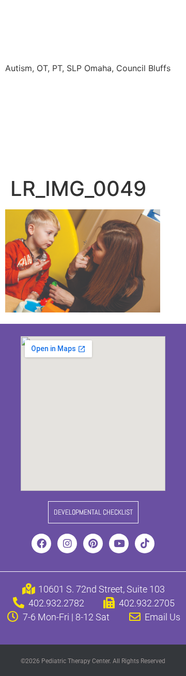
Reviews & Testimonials (58, 112)
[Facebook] (41, 543)
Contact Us (35, 154)
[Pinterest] (93, 543)
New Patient (116, 133)
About (25, 92)
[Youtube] (119, 543)
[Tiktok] (144, 543)
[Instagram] (67, 543)
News (130, 112)
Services (68, 92)
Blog (21, 133)
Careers (61, 133)
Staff (110, 92)
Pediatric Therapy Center (83, 33)
